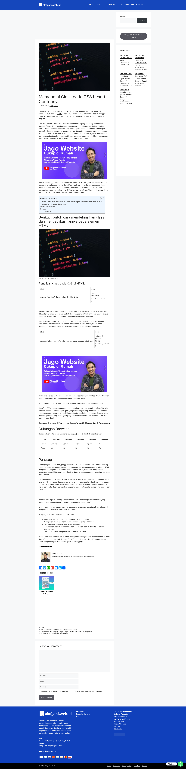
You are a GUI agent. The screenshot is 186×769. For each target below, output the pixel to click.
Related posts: (49, 211)
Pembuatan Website (121, 716)
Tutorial (100, 5)
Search (123, 17)
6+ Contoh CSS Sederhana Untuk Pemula (54, 633)
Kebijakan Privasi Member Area (126, 57)
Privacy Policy (127, 766)
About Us (137, 766)
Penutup (44, 209)
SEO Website (119, 721)
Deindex (117, 726)
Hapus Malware (120, 724)
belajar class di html (59, 629)
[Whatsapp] (180, 764)
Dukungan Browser (48, 206)
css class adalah (71, 629)
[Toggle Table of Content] (101, 198)
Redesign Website (121, 714)
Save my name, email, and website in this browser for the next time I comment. (72, 691)
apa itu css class (46, 629)
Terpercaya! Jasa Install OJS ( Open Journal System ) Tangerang (126, 95)
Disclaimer (116, 766)
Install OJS (118, 729)
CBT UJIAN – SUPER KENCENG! (132, 5)
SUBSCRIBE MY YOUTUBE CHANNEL (134, 36)
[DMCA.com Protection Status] (119, 736)
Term (109, 766)
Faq (77, 716)
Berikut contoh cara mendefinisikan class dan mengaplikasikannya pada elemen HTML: (72, 202)
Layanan (111, 5)
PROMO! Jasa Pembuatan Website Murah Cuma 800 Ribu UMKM (141, 60)
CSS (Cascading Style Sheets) (73, 111)
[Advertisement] (74, 25)
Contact (144, 766)
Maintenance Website (122, 719)
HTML (59, 114)
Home (91, 5)
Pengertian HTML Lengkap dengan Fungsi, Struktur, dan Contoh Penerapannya (79, 423)
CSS (42, 627)
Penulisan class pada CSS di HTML (55, 204)
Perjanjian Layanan (83, 714)
